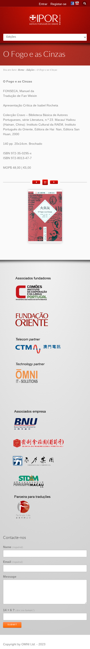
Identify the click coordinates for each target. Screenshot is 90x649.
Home (21, 69)
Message (9, 576)
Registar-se (58, 4)
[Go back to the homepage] (45, 23)
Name (13, 547)
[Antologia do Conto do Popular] (36, 182)
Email (13, 561)
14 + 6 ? (19, 610)
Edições (30, 69)
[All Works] (45, 182)
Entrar (43, 4)
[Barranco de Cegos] (54, 182)
